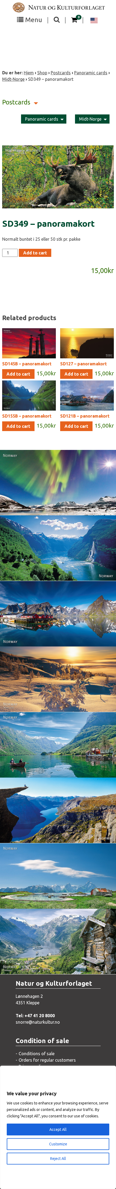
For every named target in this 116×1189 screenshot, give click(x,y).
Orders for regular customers (47, 1060)
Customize (58, 1144)
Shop (42, 72)
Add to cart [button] (18, 374)
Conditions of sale (36, 1053)
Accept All (58, 1129)
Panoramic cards (90, 72)
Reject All (58, 1158)
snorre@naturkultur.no (38, 1022)
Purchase (53, 505)
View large (54, 494)
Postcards (61, 72)
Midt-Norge (13, 79)
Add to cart (35, 252)
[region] (58, 1127)
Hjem (29, 72)
